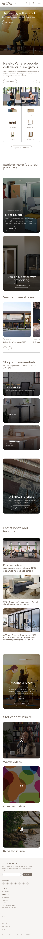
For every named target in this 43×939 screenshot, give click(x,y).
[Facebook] (7, 883)
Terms (4, 934)
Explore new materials (21, 508)
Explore (10, 228)
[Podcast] (27, 883)
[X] (15, 883)
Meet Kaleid (10, 82)
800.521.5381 (6, 891)
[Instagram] (3, 883)
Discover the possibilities (14, 28)
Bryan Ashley (6, 926)
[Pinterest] (19, 883)
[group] (17, 322)
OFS (3, 916)
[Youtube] (23, 883)
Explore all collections (22, 148)
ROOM (4, 923)
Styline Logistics (7, 929)
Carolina (4, 920)
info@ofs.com (6, 897)
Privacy (11, 934)
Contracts (19, 934)
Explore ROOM (21, 285)
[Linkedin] (11, 883)
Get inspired (21, 703)
